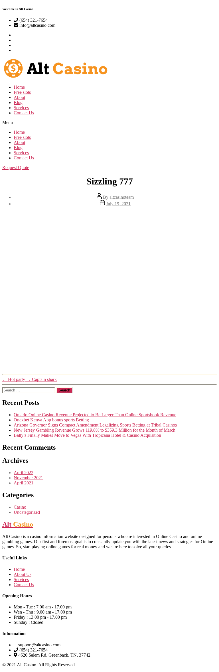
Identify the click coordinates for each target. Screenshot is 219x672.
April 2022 (23, 472)
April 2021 (23, 482)
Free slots (22, 92)
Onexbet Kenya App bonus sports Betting (51, 419)
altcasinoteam (122, 197)
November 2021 (28, 477)
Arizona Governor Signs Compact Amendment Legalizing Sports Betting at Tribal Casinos (95, 425)
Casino (20, 507)
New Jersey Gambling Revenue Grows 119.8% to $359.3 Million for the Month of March (94, 430)
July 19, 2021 (118, 203)
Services (21, 107)
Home (19, 87)
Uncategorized (27, 512)
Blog (18, 102)
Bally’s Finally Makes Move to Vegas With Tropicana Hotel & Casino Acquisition (87, 435)
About (19, 97)
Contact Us (24, 112)
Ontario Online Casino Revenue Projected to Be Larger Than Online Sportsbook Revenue (95, 414)
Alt (17, 524)
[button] (109, 122)
